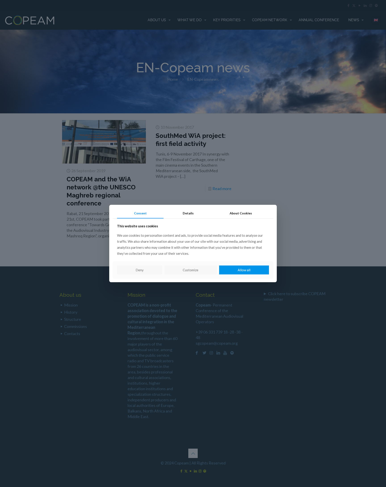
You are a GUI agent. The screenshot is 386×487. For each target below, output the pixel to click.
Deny (140, 270)
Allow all (244, 270)
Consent (140, 213)
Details (188, 213)
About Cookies (241, 213)
